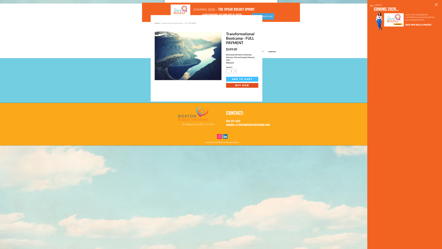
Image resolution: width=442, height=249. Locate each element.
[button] (436, 4)
